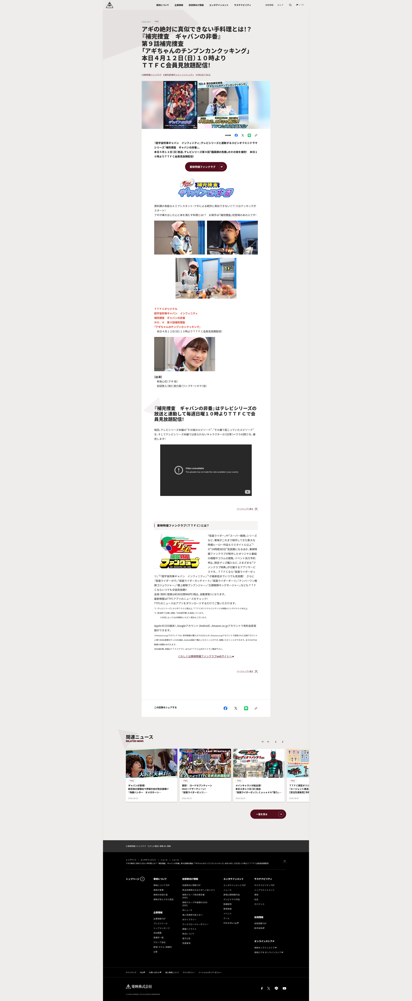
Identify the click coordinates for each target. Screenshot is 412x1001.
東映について (160, 879)
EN (302, 5)
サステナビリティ (263, 879)
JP (297, 5)
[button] (275, 741)
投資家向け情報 (190, 879)
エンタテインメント (148, 859)
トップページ (131, 859)
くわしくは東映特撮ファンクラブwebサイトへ (205, 656)
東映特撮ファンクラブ (202, 167)
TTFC (156, 22)
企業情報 (157, 912)
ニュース (164, 859)
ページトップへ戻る (245, 508)
